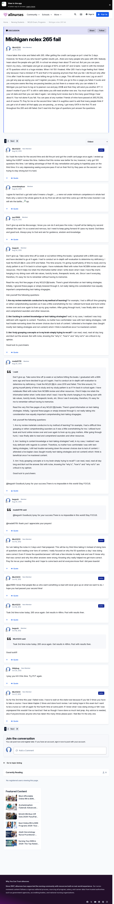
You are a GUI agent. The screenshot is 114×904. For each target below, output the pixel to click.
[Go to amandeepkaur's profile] (8, 187)
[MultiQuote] (6, 178)
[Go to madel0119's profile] (8, 362)
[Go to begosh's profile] (8, 249)
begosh (15, 248)
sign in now (59, 742)
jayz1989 (16, 217)
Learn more (5, 5)
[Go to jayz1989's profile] (8, 218)
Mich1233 (16, 47)
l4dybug (15, 668)
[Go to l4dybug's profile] (8, 669)
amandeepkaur (18, 186)
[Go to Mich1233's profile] (8, 48)
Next (12, 141)
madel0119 (16, 361)
